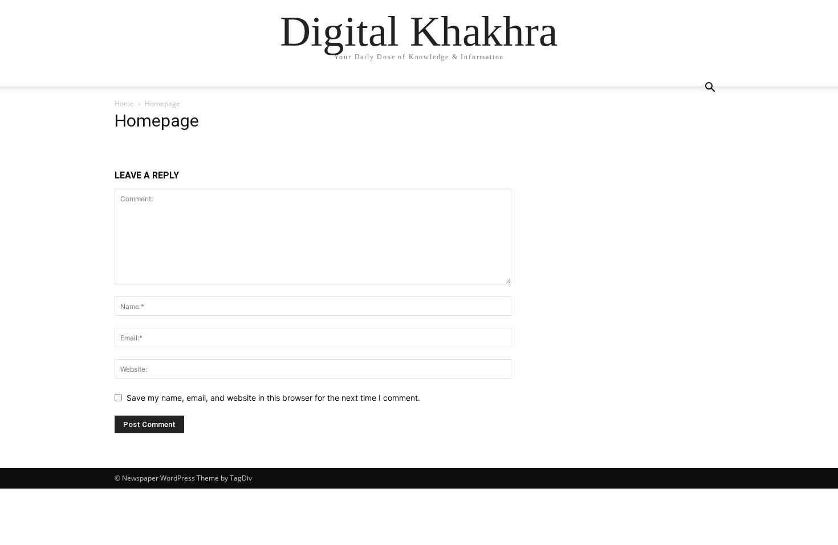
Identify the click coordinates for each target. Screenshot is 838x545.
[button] (709, 88)
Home (124, 103)
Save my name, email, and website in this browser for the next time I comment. (273, 397)
